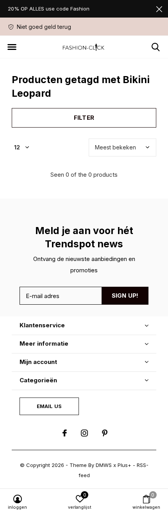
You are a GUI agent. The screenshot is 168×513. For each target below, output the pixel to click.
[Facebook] (65, 433)
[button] (11, 47)
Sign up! (125, 295)
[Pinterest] (104, 433)
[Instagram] (84, 433)
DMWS (104, 465)
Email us (49, 406)
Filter (84, 117)
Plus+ (124, 465)
